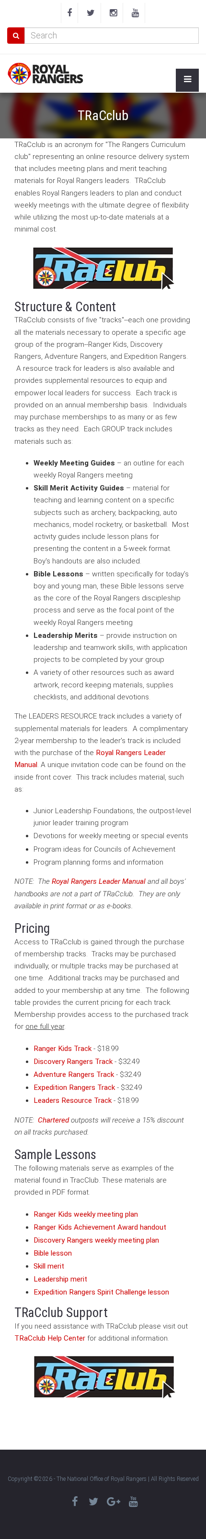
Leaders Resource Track (73, 1100)
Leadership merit (60, 1279)
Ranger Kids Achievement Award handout (100, 1227)
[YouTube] (135, 13)
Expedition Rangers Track (74, 1087)
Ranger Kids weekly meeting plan (86, 1214)
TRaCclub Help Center (49, 1338)
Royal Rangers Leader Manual (99, 881)
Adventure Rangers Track (74, 1074)
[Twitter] (91, 13)
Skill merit (49, 1266)
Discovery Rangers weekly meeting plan (96, 1240)
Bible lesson (53, 1253)
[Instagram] (113, 13)
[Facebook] (69, 13)
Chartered (53, 1120)
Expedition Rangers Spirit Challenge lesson (101, 1292)
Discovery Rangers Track (73, 1061)
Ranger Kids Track (63, 1048)
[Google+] (113, 1501)
